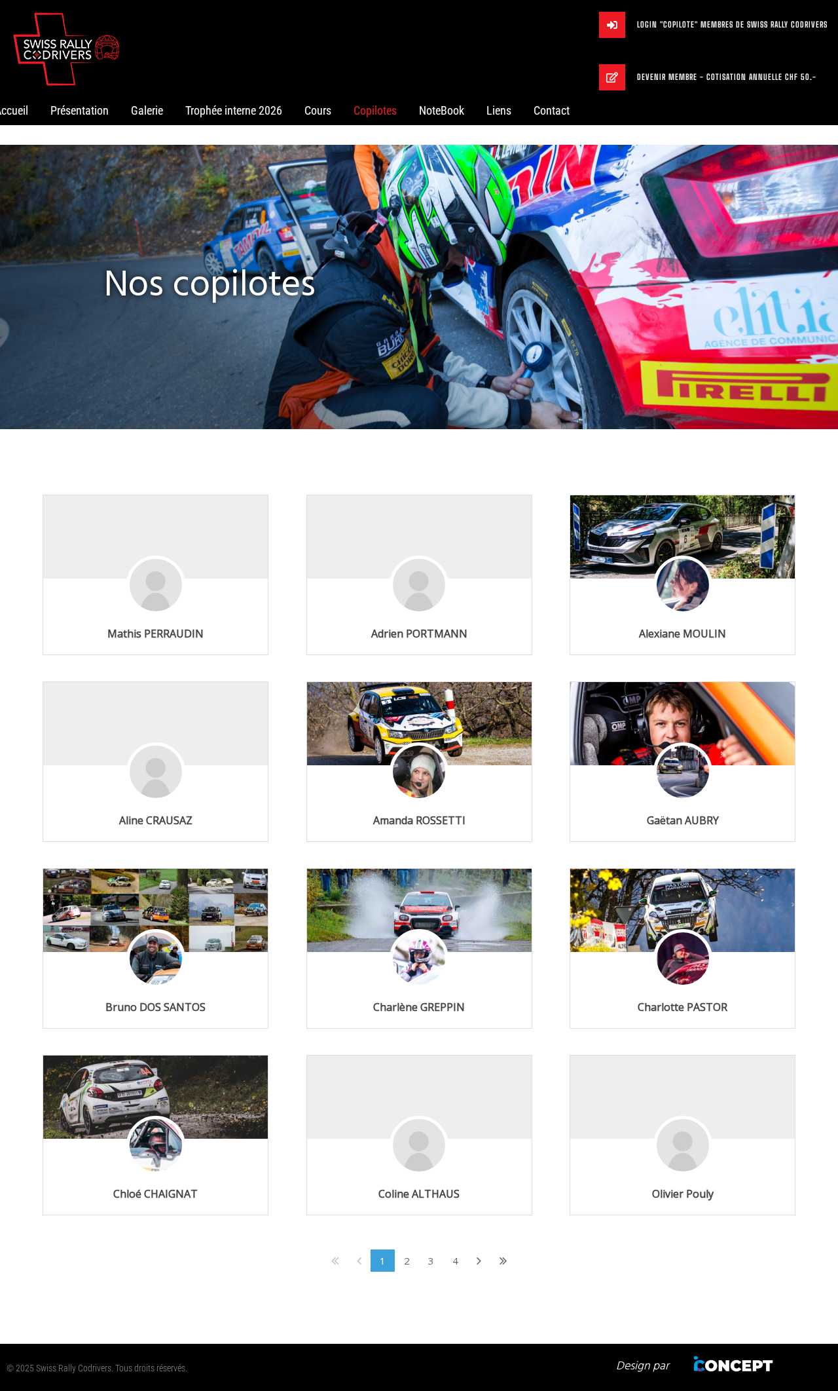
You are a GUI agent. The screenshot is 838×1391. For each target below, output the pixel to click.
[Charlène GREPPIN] (419, 910)
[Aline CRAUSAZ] (155, 790)
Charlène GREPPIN (419, 1007)
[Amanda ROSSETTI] (419, 723)
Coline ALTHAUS (419, 1194)
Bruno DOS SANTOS (155, 1007)
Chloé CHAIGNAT (155, 1194)
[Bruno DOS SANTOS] (155, 910)
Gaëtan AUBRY (683, 820)
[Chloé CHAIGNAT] (155, 1097)
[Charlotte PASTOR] (682, 910)
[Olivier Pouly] (682, 1164)
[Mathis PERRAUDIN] (155, 604)
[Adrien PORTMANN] (419, 604)
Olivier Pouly (683, 1194)
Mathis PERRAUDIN (155, 633)
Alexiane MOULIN (682, 633)
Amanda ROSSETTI (419, 820)
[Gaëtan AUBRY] (682, 723)
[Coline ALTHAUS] (419, 1164)
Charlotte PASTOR (682, 1007)
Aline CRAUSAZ (155, 820)
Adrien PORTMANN (419, 633)
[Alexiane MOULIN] (682, 537)
